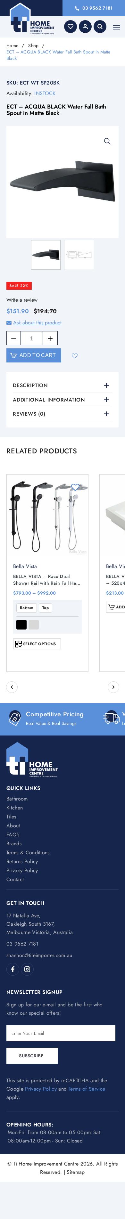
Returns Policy (22, 861)
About (13, 825)
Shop (33, 45)
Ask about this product (37, 322)
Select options (39, 644)
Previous (12, 687)
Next (113, 687)
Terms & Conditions (28, 852)
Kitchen (14, 807)
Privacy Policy (22, 870)
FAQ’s (13, 834)
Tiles (11, 816)
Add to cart (38, 355)
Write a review (22, 300)
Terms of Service (87, 1089)
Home (12, 45)
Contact (15, 879)
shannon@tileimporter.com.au (39, 955)
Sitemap (76, 1172)
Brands (13, 843)
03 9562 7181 (97, 8)
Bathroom (17, 798)
